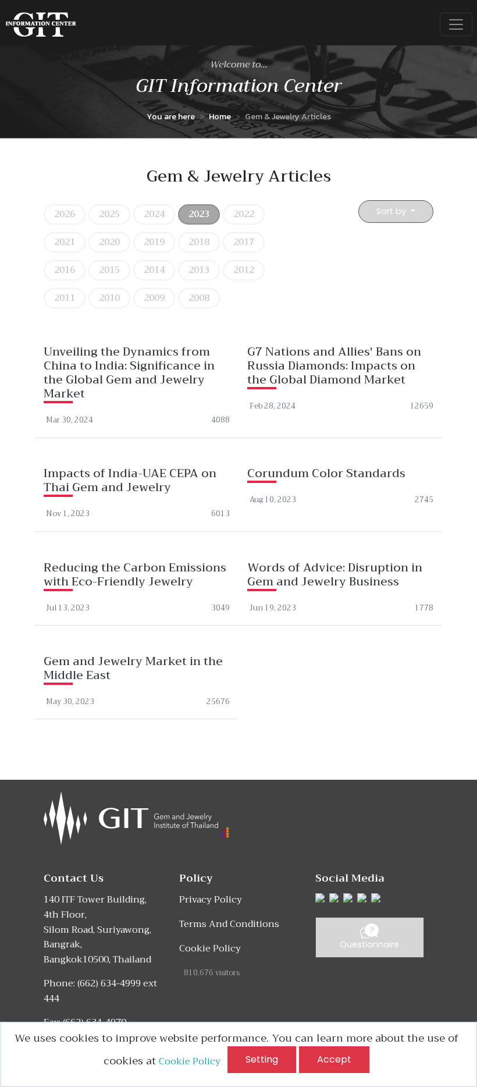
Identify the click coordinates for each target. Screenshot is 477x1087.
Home (220, 116)
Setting (261, 1059)
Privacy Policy (210, 899)
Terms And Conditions (229, 924)
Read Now (137, 379)
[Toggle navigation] (456, 24)
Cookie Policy (193, 1061)
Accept (334, 1059)
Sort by (392, 211)
